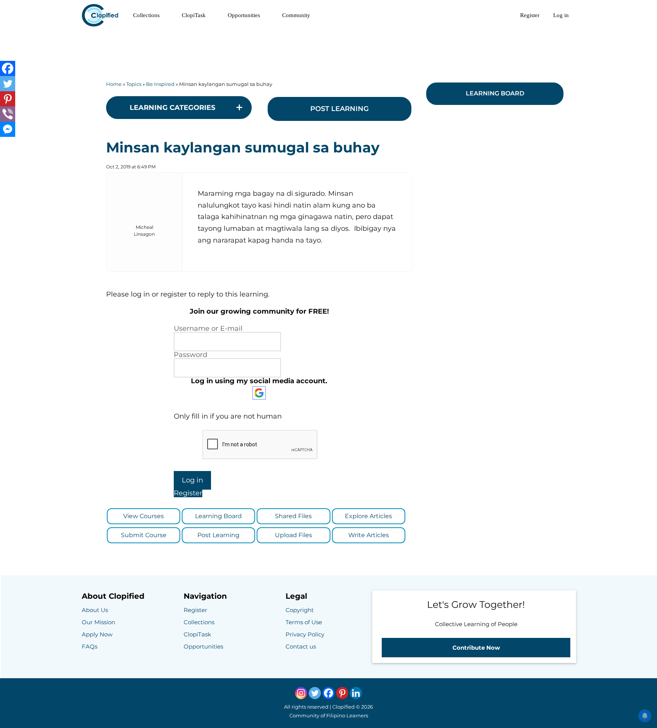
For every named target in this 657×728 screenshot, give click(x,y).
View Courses (143, 516)
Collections (146, 15)
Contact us (301, 646)
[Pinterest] (7, 98)
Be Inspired (160, 84)
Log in (561, 15)
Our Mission (98, 622)
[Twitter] (7, 83)
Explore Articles (368, 516)
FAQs (89, 646)
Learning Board (218, 516)
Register (530, 15)
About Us (95, 610)
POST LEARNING (339, 109)
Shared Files (293, 516)
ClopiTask (194, 15)
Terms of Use (304, 622)
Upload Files (293, 535)
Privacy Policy (305, 634)
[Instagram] (301, 693)
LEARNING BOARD (495, 93)
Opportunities (244, 15)
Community (296, 15)
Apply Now (97, 634)
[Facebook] (7, 68)
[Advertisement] (328, 47)
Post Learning (218, 535)
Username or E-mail (208, 328)
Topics (133, 84)
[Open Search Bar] (502, 15)
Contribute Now (476, 647)
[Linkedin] (356, 693)
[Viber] (7, 114)
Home (114, 84)
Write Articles (368, 535)
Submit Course (144, 535)
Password (190, 355)
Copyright (300, 610)
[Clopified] (101, 15)
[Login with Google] (259, 393)
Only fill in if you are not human (228, 416)
